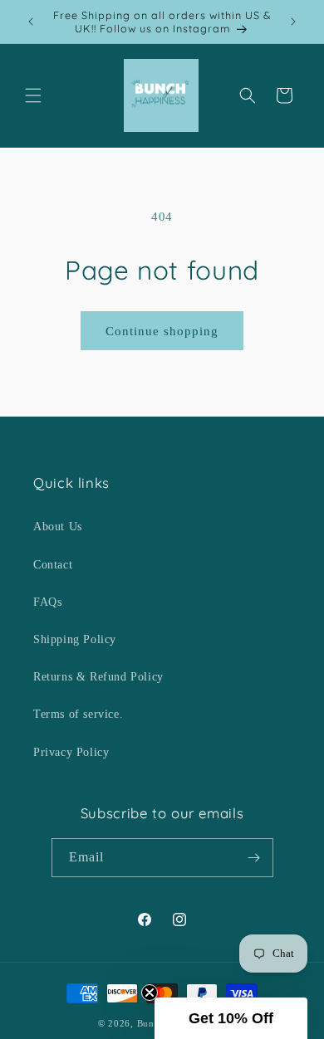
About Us (57, 526)
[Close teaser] (149, 992)
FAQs (47, 602)
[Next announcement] (293, 21)
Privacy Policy (71, 752)
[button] (33, 95)
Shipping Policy (74, 639)
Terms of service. (78, 714)
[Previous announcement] (30, 21)
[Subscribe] (254, 857)
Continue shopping (162, 331)
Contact (52, 565)
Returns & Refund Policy (98, 677)
